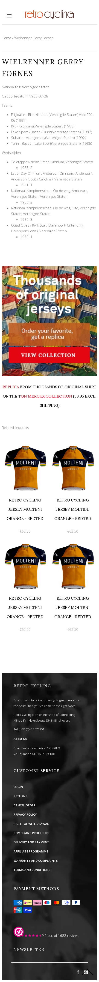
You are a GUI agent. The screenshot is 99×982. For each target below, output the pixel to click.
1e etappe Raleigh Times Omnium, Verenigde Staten (52, 161)
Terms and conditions (32, 870)
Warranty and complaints (36, 860)
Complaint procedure (31, 833)
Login (18, 787)
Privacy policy (25, 814)
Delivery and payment (31, 842)
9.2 (44, 935)
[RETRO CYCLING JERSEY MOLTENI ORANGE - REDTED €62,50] (26, 444)
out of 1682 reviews (63, 935)
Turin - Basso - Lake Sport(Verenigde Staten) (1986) (51, 143)
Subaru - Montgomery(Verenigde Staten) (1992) (48, 137)
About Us (20, 739)
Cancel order (24, 805)
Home (6, 37)
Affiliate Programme (31, 851)
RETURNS (20, 796)
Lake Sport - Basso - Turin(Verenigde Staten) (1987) (51, 132)
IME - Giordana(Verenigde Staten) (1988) (43, 126)
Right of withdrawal (31, 824)
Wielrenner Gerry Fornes (34, 37)
